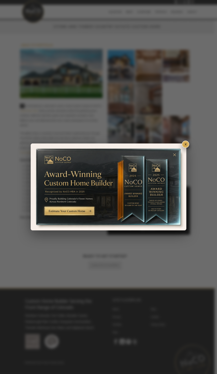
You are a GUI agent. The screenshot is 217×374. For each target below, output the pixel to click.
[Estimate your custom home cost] (108, 186)
